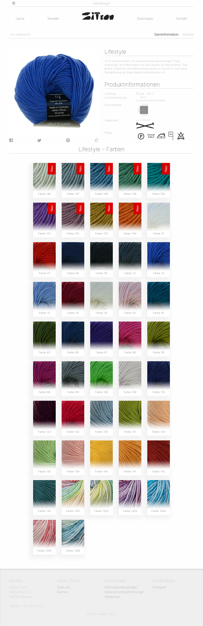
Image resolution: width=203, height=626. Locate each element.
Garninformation (166, 34)
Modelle (53, 18)
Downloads (145, 18)
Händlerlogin (102, 3)
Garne (20, 18)
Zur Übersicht (19, 34)
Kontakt (181, 18)
